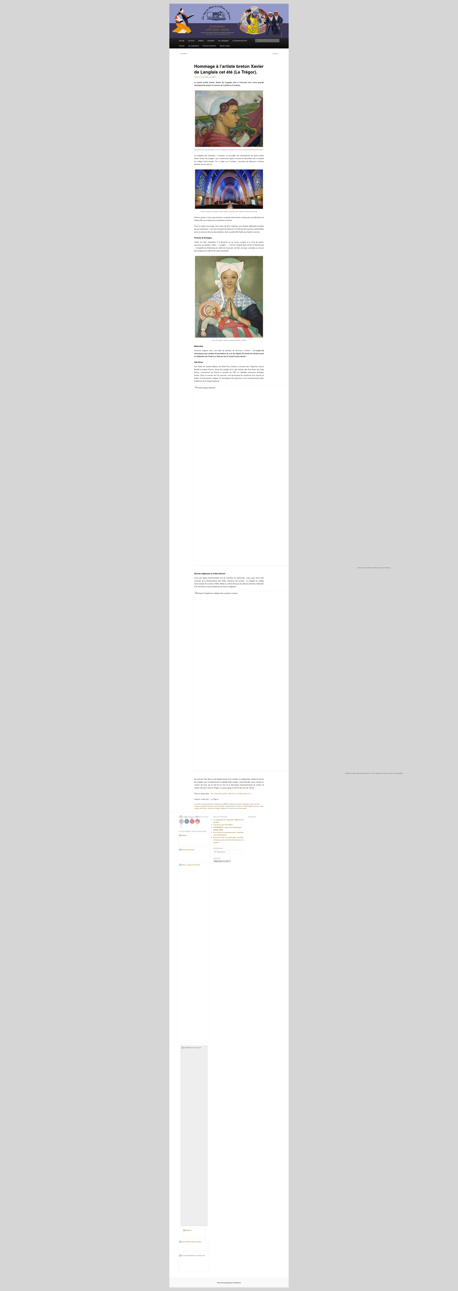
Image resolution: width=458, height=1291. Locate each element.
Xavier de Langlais (214, 808)
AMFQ (213, 77)
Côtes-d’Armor (255, 804)
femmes (211, 806)
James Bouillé (219, 806)
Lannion (238, 806)
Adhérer (201, 40)
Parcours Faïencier (209, 46)
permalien (242, 808)
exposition (203, 806)
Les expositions (193, 46)
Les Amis (191, 40)
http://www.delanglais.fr (219, 793)
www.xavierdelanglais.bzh (241, 793)
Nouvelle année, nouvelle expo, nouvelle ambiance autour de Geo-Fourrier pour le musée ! (228, 839)
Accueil (181, 40)
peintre (256, 806)
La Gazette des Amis (239, 40)
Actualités (210, 40)
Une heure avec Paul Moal (223, 825)
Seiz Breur (203, 808)
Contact (181, 46)
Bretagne (246, 804)
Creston (197, 806)
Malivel (251, 806)
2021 (240, 804)
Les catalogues (223, 40)
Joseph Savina (230, 806)
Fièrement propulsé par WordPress (229, 1283)
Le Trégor (245, 806)
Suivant (276, 53)
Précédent (182, 53)
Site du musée (225, 46)
